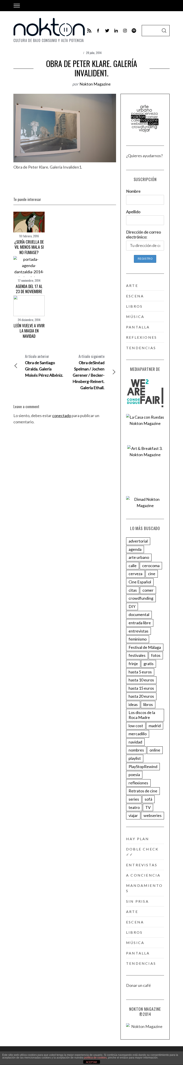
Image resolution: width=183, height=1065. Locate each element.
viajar (133, 815)
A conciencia (143, 875)
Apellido (133, 211)
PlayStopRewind (143, 766)
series (134, 799)
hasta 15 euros (141, 688)
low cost (136, 725)
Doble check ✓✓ (142, 851)
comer (148, 590)
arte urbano (139, 557)
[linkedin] (116, 30)
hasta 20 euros (141, 696)
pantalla (138, 327)
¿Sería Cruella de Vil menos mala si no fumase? (29, 247)
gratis (148, 663)
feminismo (138, 639)
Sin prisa (137, 901)
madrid (155, 725)
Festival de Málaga (145, 647)
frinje (133, 663)
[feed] (89, 30)
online (155, 750)
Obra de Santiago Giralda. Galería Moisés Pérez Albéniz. (44, 366)
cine (151, 573)
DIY (132, 606)
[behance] (133, 30)
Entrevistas (141, 865)
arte (132, 285)
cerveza (135, 573)
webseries (152, 815)
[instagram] (125, 30)
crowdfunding (141, 598)
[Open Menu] (16, 5)
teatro (134, 807)
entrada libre (140, 622)
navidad (135, 741)
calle (133, 565)
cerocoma (151, 565)
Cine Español (140, 581)
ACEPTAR (91, 1062)
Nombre (133, 191)
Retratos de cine (143, 790)
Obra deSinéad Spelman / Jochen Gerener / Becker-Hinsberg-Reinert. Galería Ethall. (88, 372)
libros (134, 306)
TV (148, 807)
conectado (61, 415)
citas (133, 590)
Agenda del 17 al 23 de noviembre (29, 288)
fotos (155, 655)
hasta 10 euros (141, 679)
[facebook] (98, 30)
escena (135, 296)
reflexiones (141, 337)
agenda (135, 549)
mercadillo (138, 733)
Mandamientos (144, 888)
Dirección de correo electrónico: (143, 234)
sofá (148, 799)
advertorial (138, 541)
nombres (136, 750)
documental (139, 614)
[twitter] (107, 30)
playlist (135, 758)
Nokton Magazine (95, 83)
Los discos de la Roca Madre (142, 715)
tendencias (141, 348)
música (135, 316)
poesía (134, 774)
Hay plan (137, 839)
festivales (137, 655)
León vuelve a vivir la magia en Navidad (29, 331)
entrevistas (138, 631)
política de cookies (95, 1057)
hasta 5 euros (140, 671)
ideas (133, 704)
